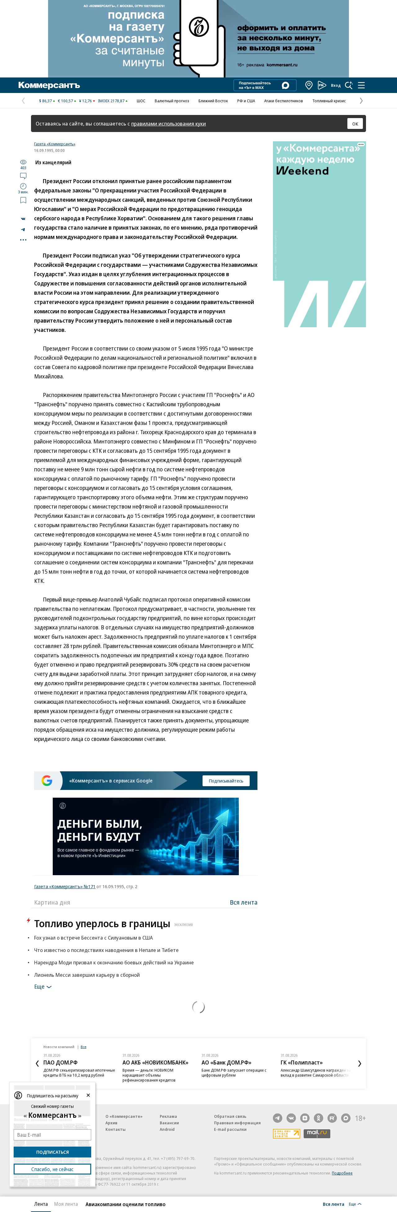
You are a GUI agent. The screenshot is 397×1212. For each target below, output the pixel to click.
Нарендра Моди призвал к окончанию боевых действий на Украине (114, 962)
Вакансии (169, 1123)
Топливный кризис (329, 101)
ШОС (141, 101)
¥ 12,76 (85, 101)
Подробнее (342, 1173)
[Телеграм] (277, 1118)
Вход (336, 85)
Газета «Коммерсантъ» (54, 144)
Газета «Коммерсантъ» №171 (65, 886)
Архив (111, 1123)
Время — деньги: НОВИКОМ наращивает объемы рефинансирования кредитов (149, 1075)
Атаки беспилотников (283, 101)
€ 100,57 (65, 101)
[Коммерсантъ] (49, 85)
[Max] (345, 1118)
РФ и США (246, 101)
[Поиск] (349, 85)
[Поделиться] (23, 218)
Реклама (168, 1116)
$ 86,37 (45, 101)
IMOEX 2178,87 (111, 101)
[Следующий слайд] (360, 1063)
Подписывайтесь (226, 781)
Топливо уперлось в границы (113, 923)
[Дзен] (305, 1118)
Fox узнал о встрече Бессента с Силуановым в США (93, 937)
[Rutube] (332, 1118)
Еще (39, 986)
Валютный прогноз (172, 101)
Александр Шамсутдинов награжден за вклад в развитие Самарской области (316, 1072)
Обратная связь (230, 1116)
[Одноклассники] (318, 1118)
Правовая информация (237, 1123)
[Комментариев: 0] (23, 175)
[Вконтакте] (291, 1118)
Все (83, 1046)
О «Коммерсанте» (124, 1116)
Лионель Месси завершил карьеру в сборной (87, 974)
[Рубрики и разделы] (361, 85)
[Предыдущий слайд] (37, 1063)
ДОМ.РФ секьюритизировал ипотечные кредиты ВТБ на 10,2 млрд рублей (79, 1072)
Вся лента (243, 902)
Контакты (115, 1129)
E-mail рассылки (230, 1129)
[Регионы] (309, 85)
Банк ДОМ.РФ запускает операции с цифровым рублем (234, 1072)
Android (167, 1129)
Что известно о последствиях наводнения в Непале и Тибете (106, 950)
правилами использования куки (168, 123)
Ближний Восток (213, 101)
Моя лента (66, 1204)
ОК (355, 124)
